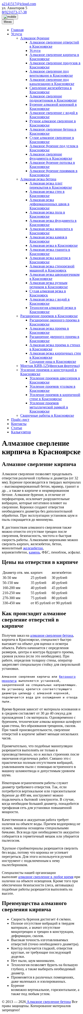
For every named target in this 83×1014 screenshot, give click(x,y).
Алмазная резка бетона (38, 179)
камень (34, 552)
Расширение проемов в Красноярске (49, 316)
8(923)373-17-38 (14, 12)
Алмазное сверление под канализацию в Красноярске (52, 82)
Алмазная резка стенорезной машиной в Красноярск (52, 268)
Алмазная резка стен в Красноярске (47, 194)
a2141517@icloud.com (19, 4)
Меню (8, 21)
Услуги (16, 34)
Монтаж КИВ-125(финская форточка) (50, 366)
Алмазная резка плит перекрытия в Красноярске (51, 185)
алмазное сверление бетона (51, 635)
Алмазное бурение (34, 38)
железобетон (33, 548)
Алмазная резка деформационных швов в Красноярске (49, 204)
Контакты (19, 424)
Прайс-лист (20, 420)
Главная (17, 30)
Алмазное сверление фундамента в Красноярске (51, 156)
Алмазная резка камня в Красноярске (48, 239)
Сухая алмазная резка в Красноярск (48, 293)
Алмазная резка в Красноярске (54, 245)
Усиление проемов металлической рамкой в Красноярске (49, 407)
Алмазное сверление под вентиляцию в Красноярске (51, 73)
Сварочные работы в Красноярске (47, 415)
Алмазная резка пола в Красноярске (47, 214)
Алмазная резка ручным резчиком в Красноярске (49, 285)
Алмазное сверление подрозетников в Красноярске (53, 98)
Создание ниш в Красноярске (53, 361)
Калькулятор (21, 432)
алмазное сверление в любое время (45, 877)
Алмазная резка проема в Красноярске (49, 330)
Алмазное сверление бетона (48, 1002)
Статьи (16, 428)
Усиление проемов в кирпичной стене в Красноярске (55, 397)
